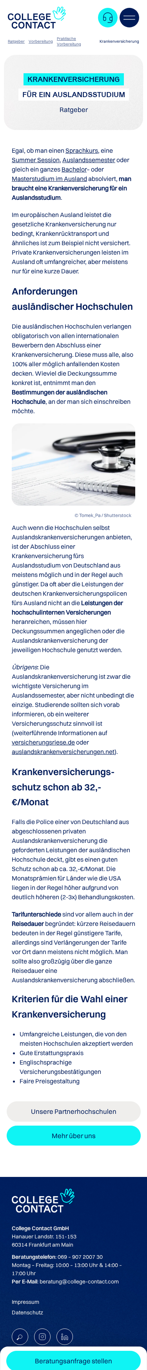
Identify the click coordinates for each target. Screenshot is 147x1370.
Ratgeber (16, 41)
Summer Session (36, 160)
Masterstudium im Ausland (49, 179)
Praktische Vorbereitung (69, 41)
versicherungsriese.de (43, 742)
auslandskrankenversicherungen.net (63, 751)
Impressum (25, 1301)
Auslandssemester (88, 160)
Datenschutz (27, 1312)
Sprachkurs (81, 150)
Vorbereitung (41, 41)
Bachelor (74, 169)
